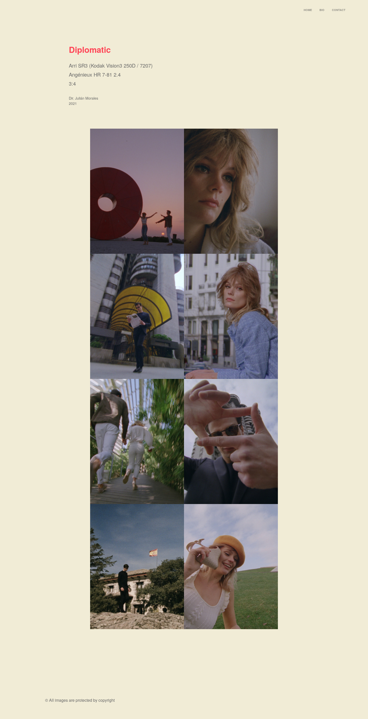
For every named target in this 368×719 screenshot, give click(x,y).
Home (308, 10)
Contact (338, 10)
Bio (321, 10)
